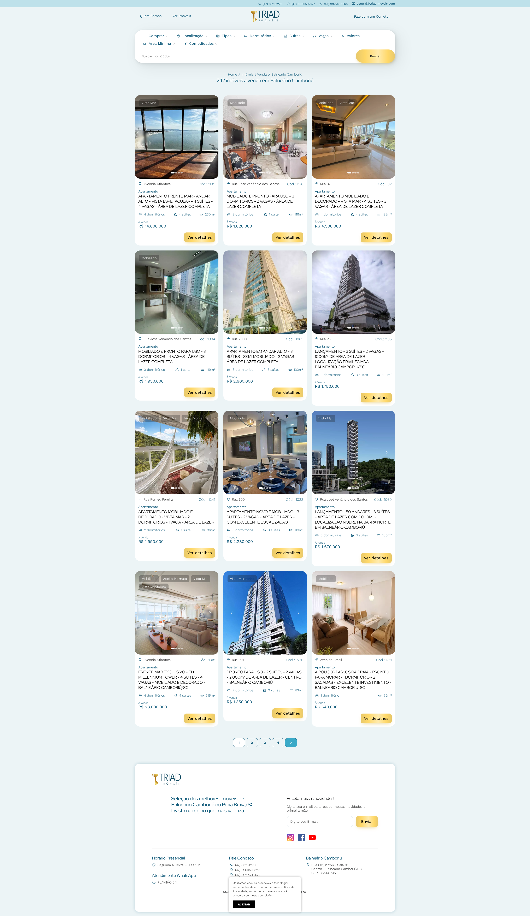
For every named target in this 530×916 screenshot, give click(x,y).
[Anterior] (143, 137)
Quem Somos (150, 16)
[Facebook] (301, 840)
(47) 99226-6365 (336, 4)
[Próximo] (210, 137)
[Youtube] (312, 840)
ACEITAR (244, 904)
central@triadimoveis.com (376, 3)
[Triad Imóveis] (265, 16)
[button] (350, 36)
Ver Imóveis (181, 16)
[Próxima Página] (291, 742)
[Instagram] (290, 840)
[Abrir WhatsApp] (519, 905)
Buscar (375, 56)
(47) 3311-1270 (272, 4)
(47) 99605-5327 (303, 4)
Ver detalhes (199, 237)
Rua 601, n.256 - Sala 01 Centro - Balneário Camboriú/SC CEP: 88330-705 (336, 869)
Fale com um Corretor (372, 16)
